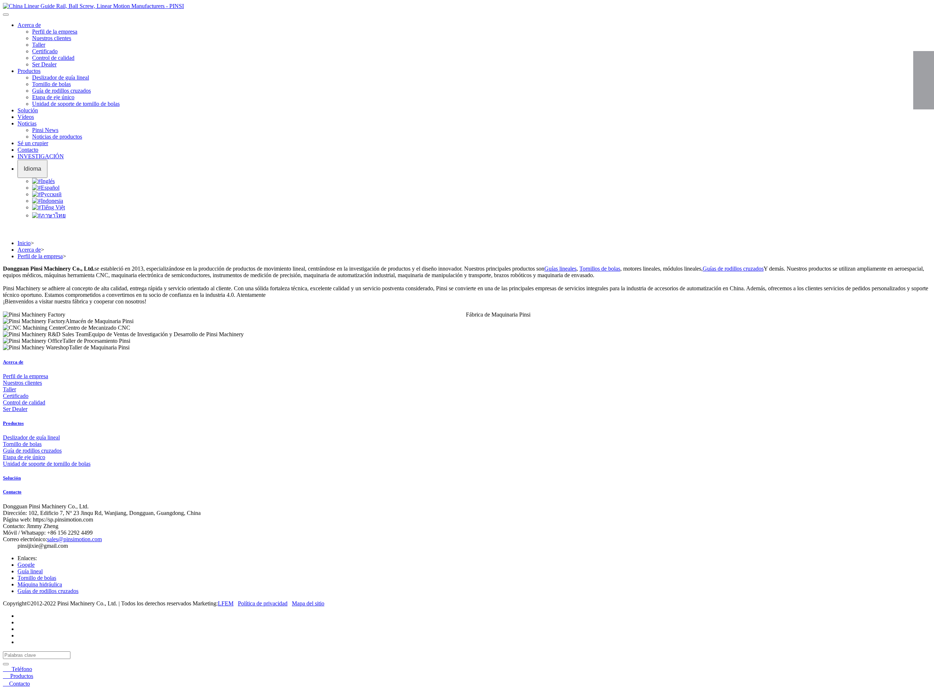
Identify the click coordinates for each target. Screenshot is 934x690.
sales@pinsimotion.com (74, 539)
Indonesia (52, 201)
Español (50, 188)
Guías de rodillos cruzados (733, 268)
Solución (28, 110)
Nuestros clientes (51, 38)
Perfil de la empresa (54, 31)
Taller (38, 45)
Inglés (48, 181)
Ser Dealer (44, 64)
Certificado (45, 51)
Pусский (51, 194)
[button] (6, 14)
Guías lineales (560, 268)
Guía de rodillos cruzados (61, 91)
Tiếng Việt (53, 207)
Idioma (32, 169)
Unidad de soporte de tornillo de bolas (76, 104)
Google (26, 565)
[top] (923, 97)
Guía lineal (30, 571)
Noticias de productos (57, 136)
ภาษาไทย (53, 215)
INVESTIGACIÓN (41, 156)
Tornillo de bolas (51, 84)
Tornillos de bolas (599, 268)
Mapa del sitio (308, 603)
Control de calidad (53, 58)
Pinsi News (45, 130)
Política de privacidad (262, 603)
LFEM (226, 603)
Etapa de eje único (53, 97)
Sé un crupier (33, 143)
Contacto (28, 150)
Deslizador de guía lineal (60, 77)
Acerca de (29, 25)
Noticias (27, 123)
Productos (29, 71)
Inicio (24, 243)
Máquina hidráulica (40, 584)
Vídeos (26, 117)
